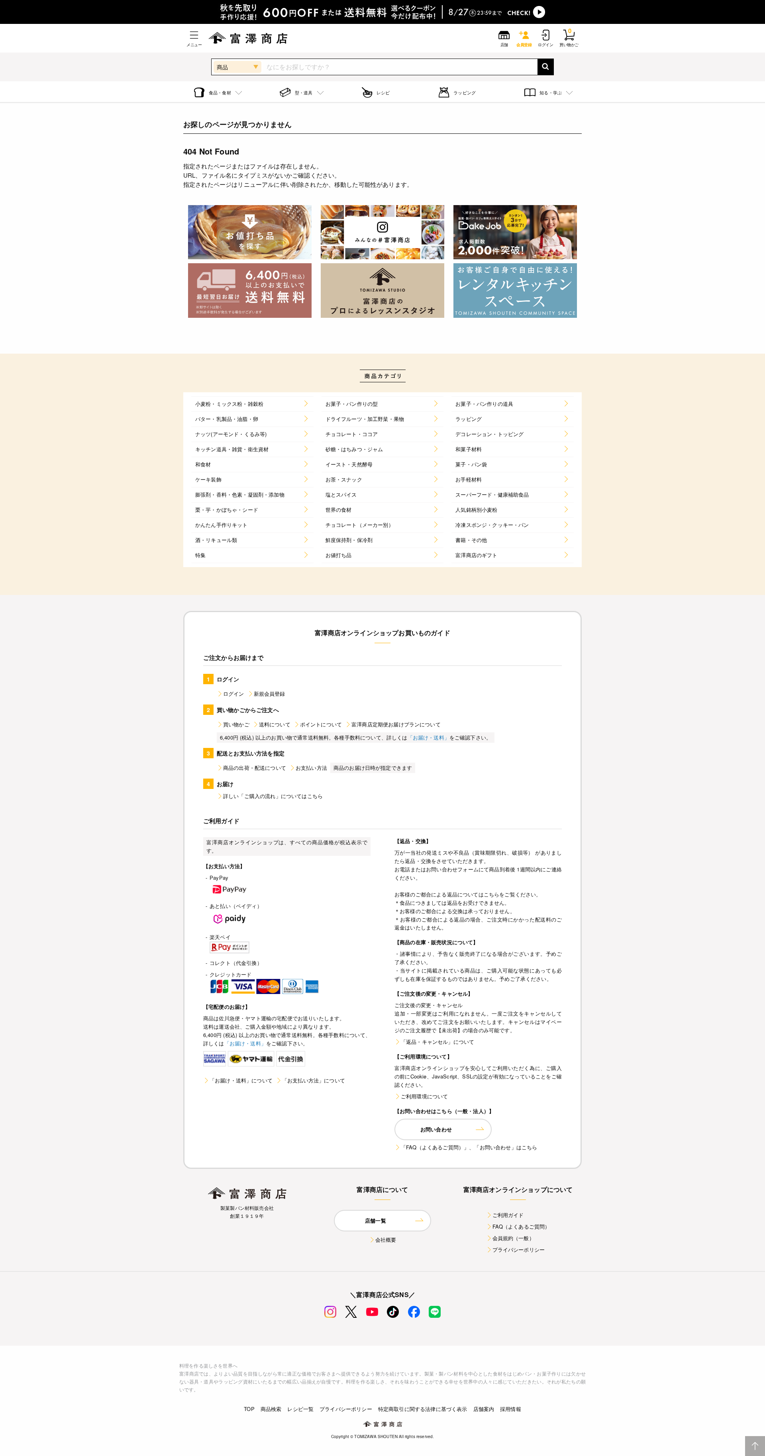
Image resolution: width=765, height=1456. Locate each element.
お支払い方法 (311, 767)
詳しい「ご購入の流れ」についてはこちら (273, 796)
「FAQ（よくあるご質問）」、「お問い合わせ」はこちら (469, 1147)
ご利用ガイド (508, 1215)
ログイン (233, 693)
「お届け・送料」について (241, 1080)
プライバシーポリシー (518, 1249)
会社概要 (385, 1239)
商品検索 (271, 1409)
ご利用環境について (424, 1096)
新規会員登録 (269, 693)
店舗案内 (483, 1409)
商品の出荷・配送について (254, 767)
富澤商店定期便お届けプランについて (396, 724)
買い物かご (236, 724)
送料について (274, 724)
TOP (249, 1409)
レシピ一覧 (300, 1409)
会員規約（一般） (513, 1238)
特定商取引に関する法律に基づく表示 (422, 1409)
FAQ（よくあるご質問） (521, 1226)
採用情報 (510, 1409)
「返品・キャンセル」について (437, 1041)
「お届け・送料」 (428, 737)
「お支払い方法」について (313, 1080)
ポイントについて (321, 724)
